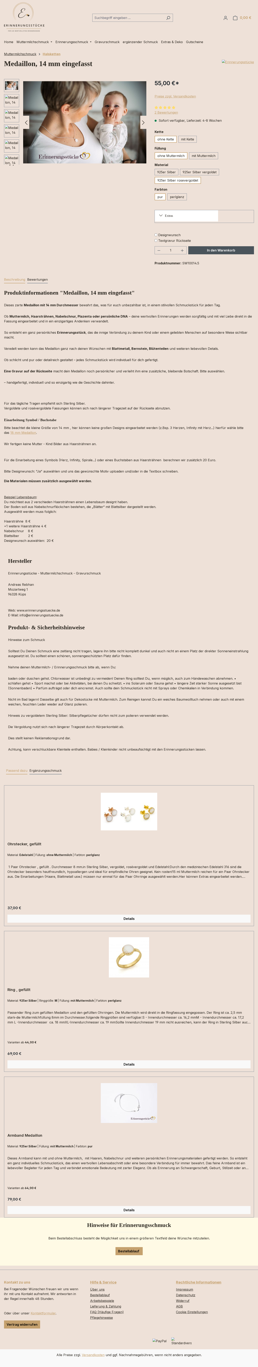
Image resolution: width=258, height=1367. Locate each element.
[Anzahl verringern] (159, 250)
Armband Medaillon (24, 1135)
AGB (179, 1306)
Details (129, 919)
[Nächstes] (143, 122)
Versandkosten (93, 1355)
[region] (75, 122)
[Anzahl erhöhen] (182, 250)
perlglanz (177, 197)
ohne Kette (165, 139)
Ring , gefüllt (18, 990)
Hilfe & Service (103, 1282)
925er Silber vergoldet (199, 172)
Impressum (184, 1289)
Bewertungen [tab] (37, 279)
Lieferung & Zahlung (105, 1306)
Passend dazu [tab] (16, 771)
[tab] (14, 279)
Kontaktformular (43, 1313)
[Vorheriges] (26, 122)
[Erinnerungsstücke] (238, 62)
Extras (169, 215)
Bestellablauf (129, 1251)
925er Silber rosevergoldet (177, 180)
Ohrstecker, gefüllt (24, 844)
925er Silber (166, 172)
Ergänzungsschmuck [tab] (45, 771)
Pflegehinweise (101, 1318)
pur (160, 197)
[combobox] (128, 18)
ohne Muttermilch (171, 156)
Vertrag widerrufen (22, 1324)
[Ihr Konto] (225, 18)
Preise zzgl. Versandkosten (175, 96)
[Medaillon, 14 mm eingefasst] (84, 122)
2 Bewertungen (166, 112)
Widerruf (182, 1301)
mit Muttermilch (203, 156)
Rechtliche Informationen (198, 1282)
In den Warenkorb (221, 250)
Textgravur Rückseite (174, 241)
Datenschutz (185, 1295)
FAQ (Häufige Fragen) (107, 1312)
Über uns (97, 1289)
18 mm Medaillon (23, 433)
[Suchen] (168, 18)
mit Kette (187, 139)
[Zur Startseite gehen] (24, 16)
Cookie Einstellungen (192, 1312)
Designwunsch (169, 235)
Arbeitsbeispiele (102, 1301)
